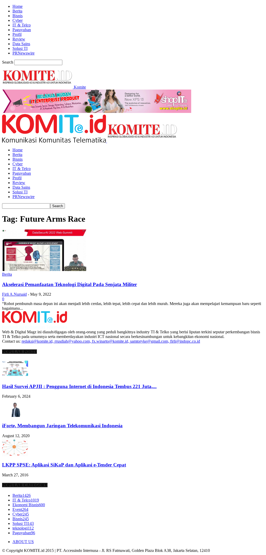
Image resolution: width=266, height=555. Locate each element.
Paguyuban (21, 30)
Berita (17, 11)
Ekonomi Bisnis (28, 505)
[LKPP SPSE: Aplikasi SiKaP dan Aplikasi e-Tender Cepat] (15, 455)
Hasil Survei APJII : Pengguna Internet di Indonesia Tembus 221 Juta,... (79, 386)
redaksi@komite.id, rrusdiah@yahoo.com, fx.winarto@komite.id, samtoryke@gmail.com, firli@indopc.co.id (111, 341)
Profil (17, 34)
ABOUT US (23, 541)
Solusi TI (20, 48)
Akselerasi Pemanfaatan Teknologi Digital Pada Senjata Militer (69, 284)
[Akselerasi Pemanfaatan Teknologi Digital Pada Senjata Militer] (44, 269)
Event (20, 509)
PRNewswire (23, 53)
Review (18, 39)
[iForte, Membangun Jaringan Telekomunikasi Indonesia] (15, 415)
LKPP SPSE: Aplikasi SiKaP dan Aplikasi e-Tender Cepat (64, 465)
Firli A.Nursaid (14, 294)
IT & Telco (21, 25)
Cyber (17, 20)
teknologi (23, 528)
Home (17, 6)
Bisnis (17, 15)
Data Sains (21, 44)
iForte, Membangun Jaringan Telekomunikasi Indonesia (62, 425)
